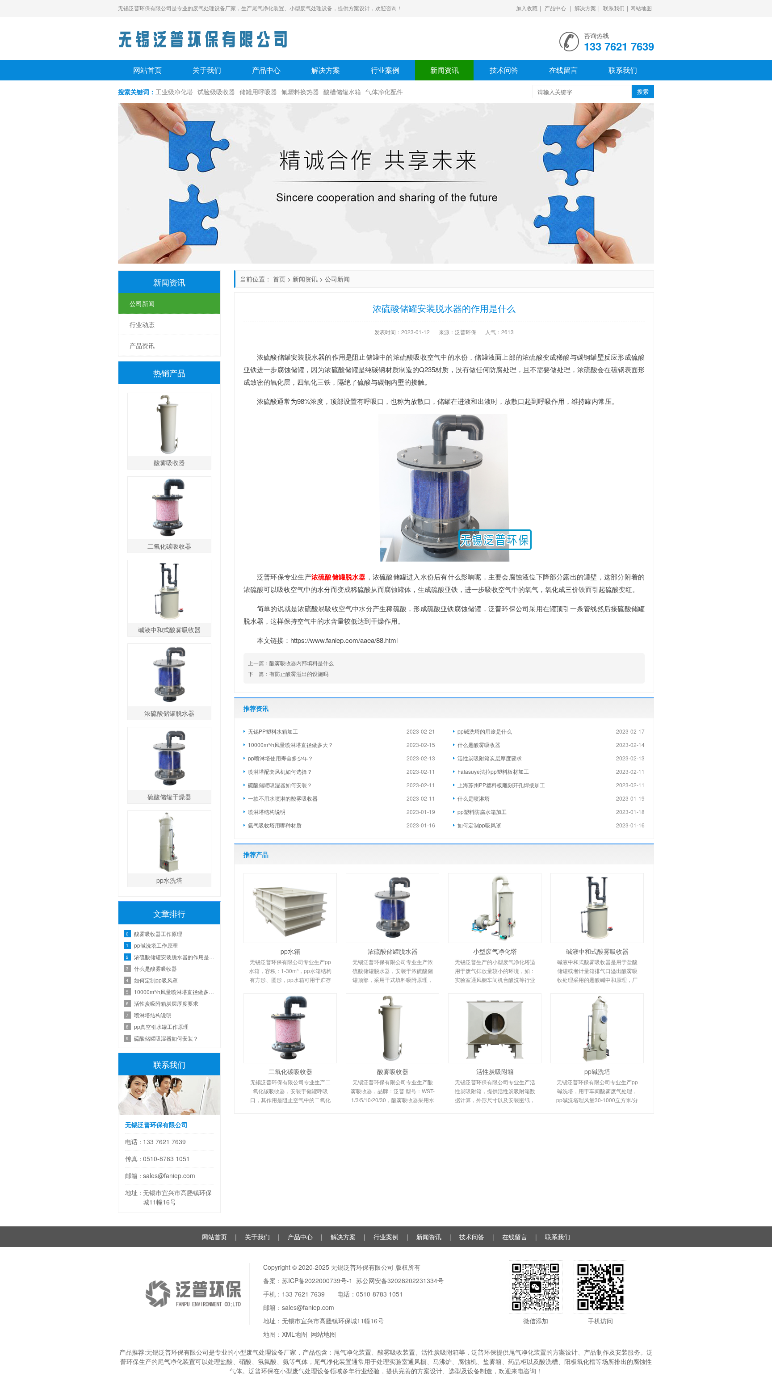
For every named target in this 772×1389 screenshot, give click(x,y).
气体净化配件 (384, 91)
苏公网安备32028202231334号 (400, 1280)
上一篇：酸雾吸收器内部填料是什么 (291, 663)
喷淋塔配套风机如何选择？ (280, 771)
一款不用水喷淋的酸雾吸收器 (283, 798)
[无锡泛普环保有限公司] (203, 35)
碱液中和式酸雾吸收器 (597, 951)
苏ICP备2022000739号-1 (317, 1280)
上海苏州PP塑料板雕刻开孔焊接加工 (501, 785)
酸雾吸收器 (392, 1071)
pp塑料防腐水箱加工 (482, 811)
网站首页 (147, 70)
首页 (279, 278)
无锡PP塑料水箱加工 (273, 731)
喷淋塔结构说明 (266, 811)
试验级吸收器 (216, 91)
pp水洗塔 (169, 880)
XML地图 (294, 1334)
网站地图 (641, 8)
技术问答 (504, 70)
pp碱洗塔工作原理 (156, 945)
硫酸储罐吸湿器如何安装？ (280, 785)
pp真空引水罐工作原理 (161, 1026)
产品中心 (555, 8)
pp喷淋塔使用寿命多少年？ (280, 758)
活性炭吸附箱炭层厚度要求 (489, 758)
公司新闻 (337, 278)
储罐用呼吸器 (258, 91)
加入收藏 (526, 8)
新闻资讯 (444, 70)
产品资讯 (142, 345)
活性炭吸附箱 (495, 1071)
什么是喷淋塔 (473, 798)
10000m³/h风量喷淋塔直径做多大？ (290, 744)
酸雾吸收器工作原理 (158, 933)
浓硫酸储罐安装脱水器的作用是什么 (175, 957)
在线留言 (563, 70)
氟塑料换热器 (300, 91)
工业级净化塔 (174, 91)
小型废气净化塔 (495, 951)
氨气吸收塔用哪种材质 (275, 825)
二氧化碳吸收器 (290, 1071)
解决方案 (585, 8)
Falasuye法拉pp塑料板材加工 (493, 771)
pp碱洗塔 (597, 1071)
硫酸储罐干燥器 (169, 796)
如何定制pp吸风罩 (479, 825)
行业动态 (142, 324)
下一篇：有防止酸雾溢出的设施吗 (288, 673)
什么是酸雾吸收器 (478, 744)
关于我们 (207, 70)
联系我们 (614, 8)
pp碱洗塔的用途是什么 (484, 731)
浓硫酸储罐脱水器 (338, 577)
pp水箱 (290, 951)
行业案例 (385, 70)
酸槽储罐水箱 (342, 91)
